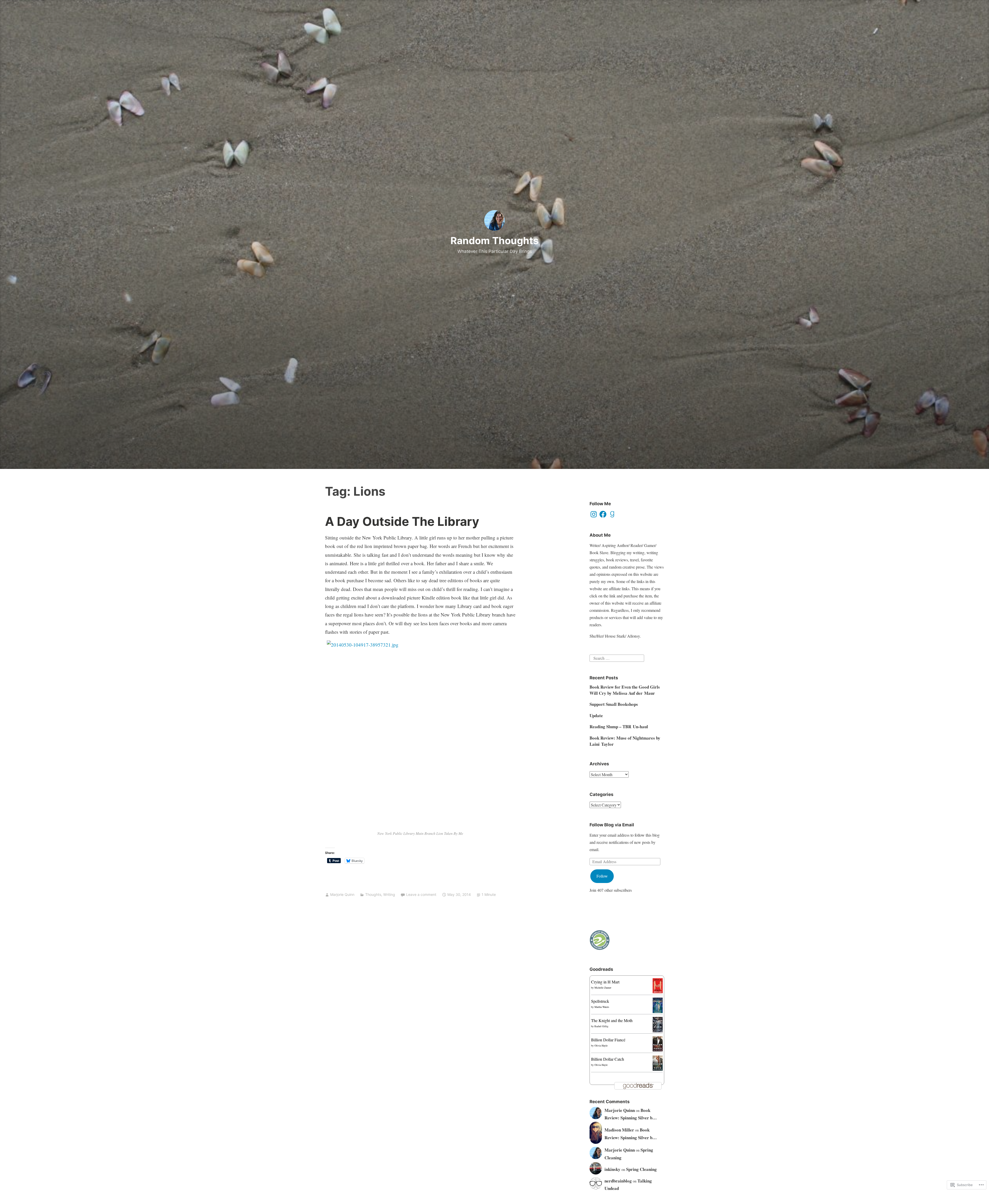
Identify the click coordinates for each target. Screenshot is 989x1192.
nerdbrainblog (618, 1181)
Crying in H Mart (605, 981)
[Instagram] (594, 514)
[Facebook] (603, 514)
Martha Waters (601, 1007)
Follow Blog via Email (612, 824)
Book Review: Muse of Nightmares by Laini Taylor (625, 741)
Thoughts (373, 894)
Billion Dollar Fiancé (608, 1039)
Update (596, 715)
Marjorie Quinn (342, 894)
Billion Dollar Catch (607, 1059)
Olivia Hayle (601, 1045)
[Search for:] (617, 657)
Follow (602, 876)
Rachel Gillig (601, 1026)
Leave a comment (421, 894)
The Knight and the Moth (612, 1020)
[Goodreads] (612, 514)
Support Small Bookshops (614, 704)
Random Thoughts (494, 240)
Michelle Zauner (602, 987)
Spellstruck (600, 1001)
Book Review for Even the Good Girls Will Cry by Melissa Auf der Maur (625, 690)
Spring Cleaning (641, 1169)
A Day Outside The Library (402, 521)
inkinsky (612, 1169)
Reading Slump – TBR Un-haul (619, 726)
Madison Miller (619, 1130)
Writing (389, 894)
